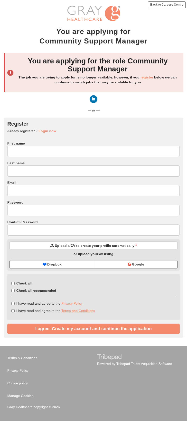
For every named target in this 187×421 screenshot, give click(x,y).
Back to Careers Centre (166, 4)
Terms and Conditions (78, 311)
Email (11, 183)
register (146, 77)
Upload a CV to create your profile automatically (95, 246)
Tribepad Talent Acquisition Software (144, 364)
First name (16, 143)
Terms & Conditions (22, 358)
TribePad (109, 357)
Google (137, 264)
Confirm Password (22, 222)
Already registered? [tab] (31, 131)
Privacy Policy (72, 303)
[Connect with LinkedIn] (93, 99)
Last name (16, 163)
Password (15, 202)
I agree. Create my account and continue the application (93, 328)
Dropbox (54, 264)
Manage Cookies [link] (20, 396)
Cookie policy (17, 383)
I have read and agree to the (49, 303)
